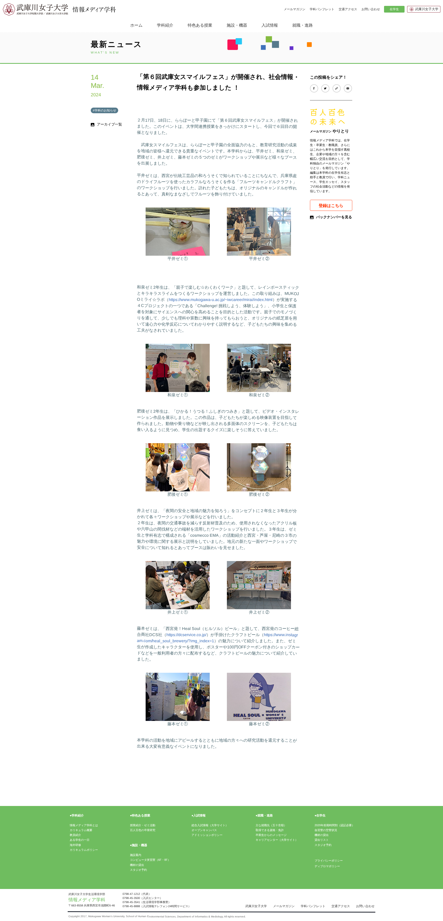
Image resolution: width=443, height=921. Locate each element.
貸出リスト (322, 839)
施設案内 (135, 854)
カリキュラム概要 (81, 830)
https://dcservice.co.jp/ (186, 634)
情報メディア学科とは (84, 825)
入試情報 (269, 25)
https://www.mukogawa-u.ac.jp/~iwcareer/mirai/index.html (221, 299)
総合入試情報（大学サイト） (210, 825)
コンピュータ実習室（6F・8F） (150, 859)
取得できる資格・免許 (270, 830)
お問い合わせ (370, 9)
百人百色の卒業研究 (142, 830)
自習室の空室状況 (326, 830)
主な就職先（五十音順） (271, 825)
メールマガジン (294, 9)
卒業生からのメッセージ (271, 834)
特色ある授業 (200, 25)
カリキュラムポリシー (84, 849)
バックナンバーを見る (334, 217)
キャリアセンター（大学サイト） (277, 839)
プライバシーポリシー (329, 860)
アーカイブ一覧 (109, 124)
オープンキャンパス (204, 830)
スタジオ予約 (138, 869)
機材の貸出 (137, 864)
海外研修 (75, 844)
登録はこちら (331, 205)
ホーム (136, 25)
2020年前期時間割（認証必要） (335, 825)
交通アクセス (348, 9)
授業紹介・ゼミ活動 (142, 825)
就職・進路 (302, 25)
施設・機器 (237, 25)
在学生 (394, 9)
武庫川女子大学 (426, 9)
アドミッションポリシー (207, 834)
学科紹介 (165, 25)
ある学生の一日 (79, 839)
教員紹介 (75, 834)
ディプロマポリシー (327, 866)
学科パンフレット (322, 9)
